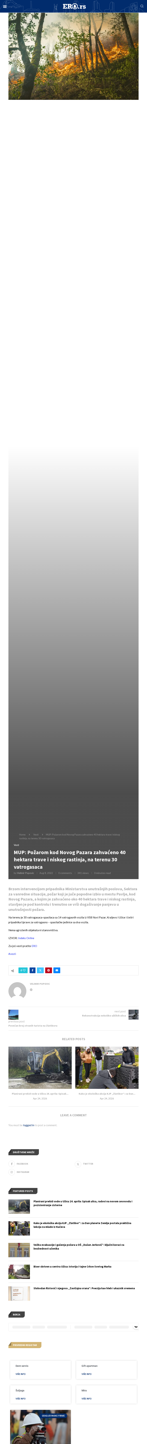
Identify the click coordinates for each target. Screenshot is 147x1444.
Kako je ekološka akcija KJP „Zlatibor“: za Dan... (107, 1093)
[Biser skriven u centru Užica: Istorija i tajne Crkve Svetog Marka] (19, 1272)
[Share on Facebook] (32, 970)
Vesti (36, 834)
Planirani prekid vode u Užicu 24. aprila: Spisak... (40, 1093)
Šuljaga (20, 1390)
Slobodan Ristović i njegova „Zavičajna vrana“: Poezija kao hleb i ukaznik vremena (84, 1288)
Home (22, 834)
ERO (34, 946)
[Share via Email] (56, 970)
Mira (84, 1390)
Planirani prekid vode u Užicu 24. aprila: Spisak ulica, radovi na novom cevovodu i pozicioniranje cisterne (83, 1203)
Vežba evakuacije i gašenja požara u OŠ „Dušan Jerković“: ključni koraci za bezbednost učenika (79, 1246)
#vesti (12, 953)
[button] (5, 6)
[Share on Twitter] (40, 970)
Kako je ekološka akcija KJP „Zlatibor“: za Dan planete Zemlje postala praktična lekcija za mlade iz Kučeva (82, 1225)
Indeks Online (26, 938)
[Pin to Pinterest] (48, 970)
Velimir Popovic (25, 872)
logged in (28, 1125)
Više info (20, 1374)
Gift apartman (90, 1365)
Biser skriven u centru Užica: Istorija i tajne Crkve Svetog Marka (72, 1266)
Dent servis (22, 1365)
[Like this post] (24, 970)
